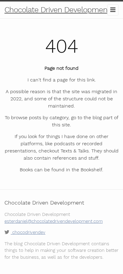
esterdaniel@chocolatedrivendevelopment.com (53, 221)
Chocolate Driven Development (57, 9)
